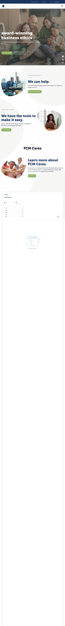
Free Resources (6, 129)
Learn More (32, 175)
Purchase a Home (7, 52)
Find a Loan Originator (34, 91)
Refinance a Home (19, 52)
